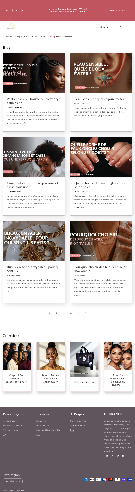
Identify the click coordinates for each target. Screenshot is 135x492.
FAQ (38, 435)
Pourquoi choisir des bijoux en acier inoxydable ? (100, 269)
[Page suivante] (85, 313)
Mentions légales (10, 421)
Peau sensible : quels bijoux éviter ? (100, 99)
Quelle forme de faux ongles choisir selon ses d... (100, 185)
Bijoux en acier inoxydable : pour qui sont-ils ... (33, 269)
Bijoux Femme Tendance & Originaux (50, 378)
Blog (72, 430)
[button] (22, 37)
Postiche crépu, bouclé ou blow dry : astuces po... (33, 101)
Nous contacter (43, 425)
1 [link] (49, 312)
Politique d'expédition (12, 425)
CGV (5, 435)
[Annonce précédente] (44, 10)
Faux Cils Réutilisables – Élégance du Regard (118, 380)
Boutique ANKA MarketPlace (49, 430)
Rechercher (41, 421)
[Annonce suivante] (91, 10)
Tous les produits (77, 425)
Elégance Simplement (16, 490)
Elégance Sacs (82, 382)
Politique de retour (11, 430)
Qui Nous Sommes (78, 421)
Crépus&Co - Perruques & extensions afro (15, 378)
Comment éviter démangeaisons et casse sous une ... (32, 185)
